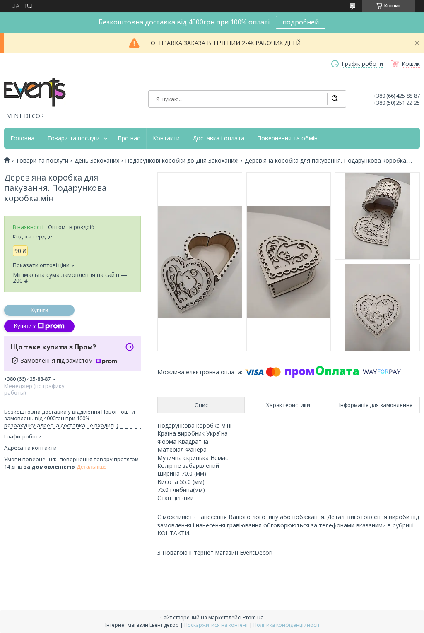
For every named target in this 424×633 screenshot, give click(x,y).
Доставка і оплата (218, 138)
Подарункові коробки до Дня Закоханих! (181, 160)
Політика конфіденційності (286, 624)
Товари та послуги (73, 138)
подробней (300, 21)
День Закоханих (97, 160)
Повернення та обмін (287, 138)
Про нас (129, 138)
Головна (22, 138)
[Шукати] (334, 99)
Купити (39, 310)
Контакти (166, 138)
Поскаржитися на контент (216, 624)
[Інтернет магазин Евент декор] (35, 93)
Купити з (25, 326)
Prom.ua (253, 617)
